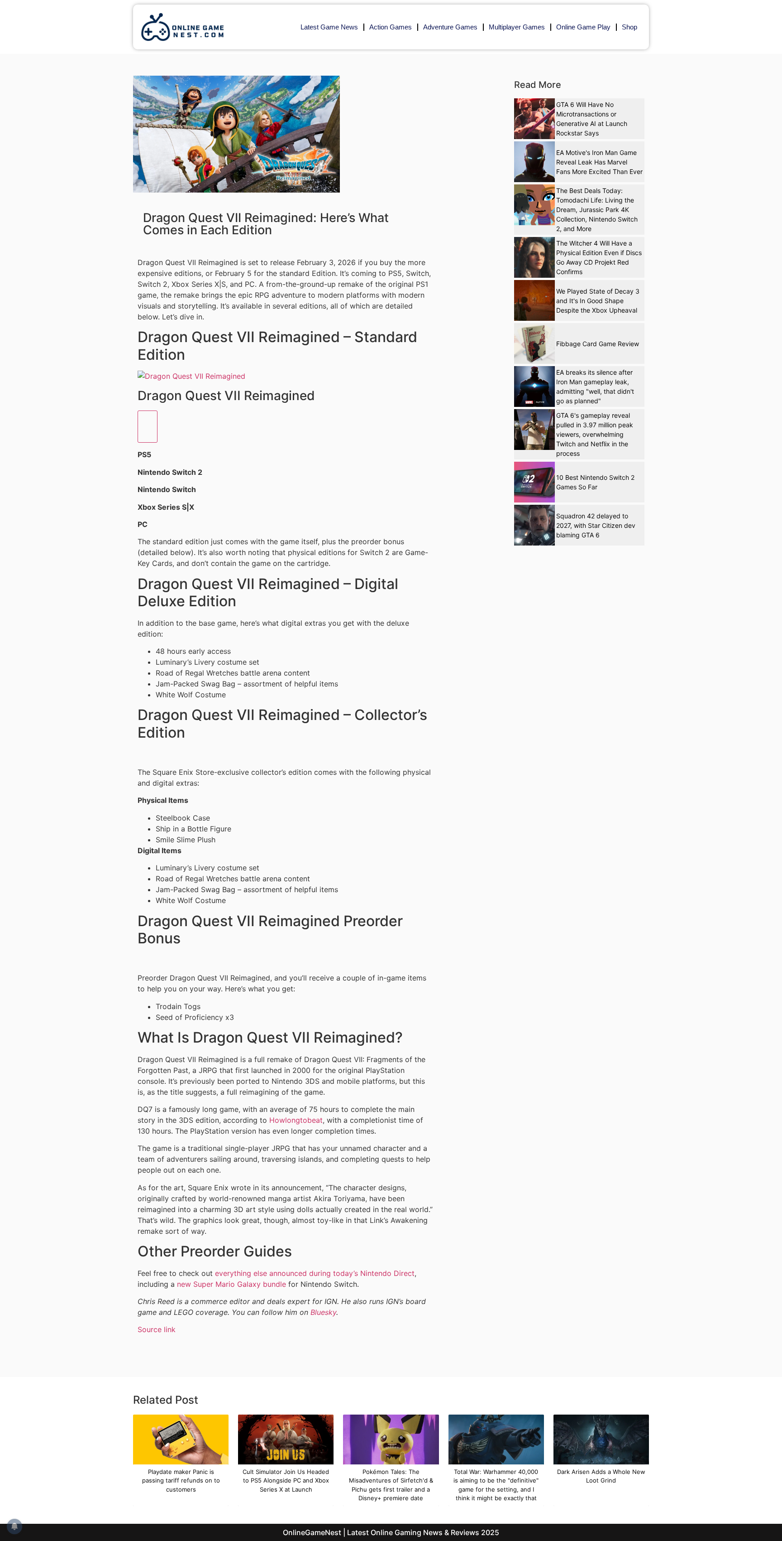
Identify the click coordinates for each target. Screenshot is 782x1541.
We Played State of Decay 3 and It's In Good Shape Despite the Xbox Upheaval (597, 300)
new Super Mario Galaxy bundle (231, 1284)
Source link (157, 1329)
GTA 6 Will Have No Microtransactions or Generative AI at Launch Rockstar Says (591, 119)
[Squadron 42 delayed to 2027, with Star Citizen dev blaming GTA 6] (534, 525)
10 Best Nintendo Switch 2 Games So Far (595, 482)
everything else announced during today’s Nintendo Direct (315, 1273)
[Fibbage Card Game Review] (534, 343)
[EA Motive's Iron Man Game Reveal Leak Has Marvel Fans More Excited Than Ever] (534, 161)
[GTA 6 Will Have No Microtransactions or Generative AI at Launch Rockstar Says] (534, 118)
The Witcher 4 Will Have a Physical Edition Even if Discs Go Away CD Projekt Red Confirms (599, 257)
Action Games (390, 27)
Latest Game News (329, 27)
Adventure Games (450, 27)
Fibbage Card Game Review (597, 344)
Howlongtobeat (296, 1120)
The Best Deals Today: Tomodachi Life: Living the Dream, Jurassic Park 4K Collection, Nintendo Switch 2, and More (597, 209)
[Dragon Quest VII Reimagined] (191, 376)
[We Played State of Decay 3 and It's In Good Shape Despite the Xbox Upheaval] (534, 300)
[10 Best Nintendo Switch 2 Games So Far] (534, 482)
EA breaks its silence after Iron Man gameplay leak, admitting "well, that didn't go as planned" (595, 386)
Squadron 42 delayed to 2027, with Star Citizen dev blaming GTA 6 (595, 525)
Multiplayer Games (517, 27)
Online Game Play (583, 27)
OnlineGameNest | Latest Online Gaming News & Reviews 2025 (391, 1532)
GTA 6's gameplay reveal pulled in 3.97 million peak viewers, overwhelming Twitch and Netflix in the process (594, 434)
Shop (629, 27)
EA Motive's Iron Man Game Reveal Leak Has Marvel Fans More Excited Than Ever (599, 162)
